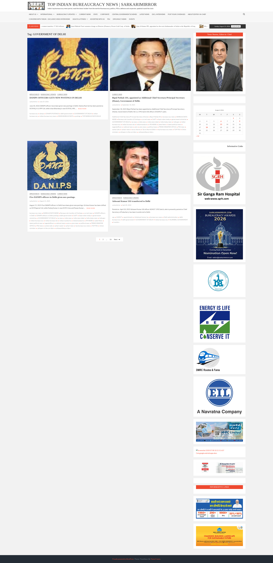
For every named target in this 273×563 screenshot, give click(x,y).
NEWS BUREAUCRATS (65, 116)
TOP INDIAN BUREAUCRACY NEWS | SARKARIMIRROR (102, 4)
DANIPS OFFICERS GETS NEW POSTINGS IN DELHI (56, 98)
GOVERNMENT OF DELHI (83, 113)
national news (128, 127)
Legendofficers (49, 223)
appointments (128, 217)
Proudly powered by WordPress (123, 559)
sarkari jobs (49, 226)
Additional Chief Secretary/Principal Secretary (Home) (130, 117)
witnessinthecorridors (146, 132)
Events (132, 19)
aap (113, 217)
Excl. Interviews (158, 14)
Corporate (104, 14)
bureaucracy (34, 113)
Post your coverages (176, 14)
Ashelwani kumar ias (141, 217)
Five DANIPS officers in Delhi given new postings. (52, 197)
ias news (134, 122)
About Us (32, 14)
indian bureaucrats (128, 124)
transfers (116, 222)
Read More (82, 108)
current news (146, 119)
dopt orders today (164, 119)
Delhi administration (171, 217)
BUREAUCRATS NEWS (51, 213)
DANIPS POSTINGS (52, 113)
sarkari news (126, 129)
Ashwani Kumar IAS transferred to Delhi (131, 201)
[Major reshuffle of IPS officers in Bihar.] (182, 26)
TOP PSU (177, 129)
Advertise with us (97, 19)
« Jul (197, 136)
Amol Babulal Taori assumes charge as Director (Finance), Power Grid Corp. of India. (81, 26)
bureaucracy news (169, 117)
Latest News (144, 14)
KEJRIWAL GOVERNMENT (179, 220)
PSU (108, 19)
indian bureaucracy (37, 221)
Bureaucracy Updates (66, 14)
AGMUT (119, 217)
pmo (136, 127)
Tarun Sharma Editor (149, 129)
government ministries (179, 119)
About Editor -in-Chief (197, 14)
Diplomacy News (119, 19)
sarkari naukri (59, 226)
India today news (166, 122)
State (95, 14)
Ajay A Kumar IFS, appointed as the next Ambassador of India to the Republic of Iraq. (146, 26)
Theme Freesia (155, 559)
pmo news (142, 127)
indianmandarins (142, 124)
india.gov (176, 122)
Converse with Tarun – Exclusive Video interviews (49, 19)
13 (221, 124)
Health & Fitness (79, 19)
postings (78, 116)
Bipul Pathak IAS (155, 117)
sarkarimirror (34, 101)
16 (111, 239)
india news (142, 122)
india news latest (153, 122)
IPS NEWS (153, 124)
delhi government (66, 113)
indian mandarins (65, 221)
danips (42, 113)
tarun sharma (136, 129)
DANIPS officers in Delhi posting (47, 215)
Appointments (34, 94)
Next (116, 239)
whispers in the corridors (128, 132)
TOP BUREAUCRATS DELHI (91, 116)
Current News (85, 14)
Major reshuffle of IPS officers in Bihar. (198, 26)
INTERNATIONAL (46, 14)
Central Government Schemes (124, 14)
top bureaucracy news (165, 129)
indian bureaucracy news (48, 116)
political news (152, 127)
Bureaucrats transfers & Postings (129, 119)
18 (207, 127)
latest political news (174, 124)
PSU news (181, 127)
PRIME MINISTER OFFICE (167, 127)
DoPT (154, 119)
